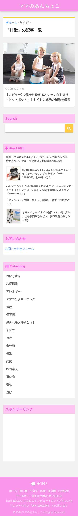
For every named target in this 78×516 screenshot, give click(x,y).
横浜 (9, 353)
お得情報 (12, 283)
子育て (10, 330)
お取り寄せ (13, 276)
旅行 (9, 337)
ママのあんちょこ (39, 6)
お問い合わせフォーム (19, 248)
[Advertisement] (30, 436)
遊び (9, 392)
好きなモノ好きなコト (20, 322)
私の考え (12, 369)
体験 (9, 307)
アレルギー (13, 291)
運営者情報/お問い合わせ (47, 496)
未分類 (10, 345)
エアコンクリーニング (20, 299)
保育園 (10, 314)
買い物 (10, 376)
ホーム (13, 490)
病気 (9, 361)
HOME (41, 483)
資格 (9, 384)
